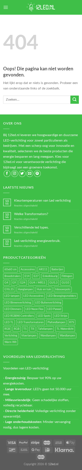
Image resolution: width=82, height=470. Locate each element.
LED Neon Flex (34, 309)
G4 (6, 282)
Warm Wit (10, 342)
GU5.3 (53, 282)
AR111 (43, 269)
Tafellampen (45, 329)
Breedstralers (12, 276)
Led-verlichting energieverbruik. (37, 241)
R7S (71, 322)
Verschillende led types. (31, 227)
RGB (7, 329)
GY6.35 (9, 289)
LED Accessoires (33, 296)
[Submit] (74, 100)
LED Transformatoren (30, 322)
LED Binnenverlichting (17, 302)
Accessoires (28, 269)
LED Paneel (54, 309)
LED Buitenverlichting (48, 302)
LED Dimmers (12, 309)
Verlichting (10, 335)
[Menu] (5, 7)
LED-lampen (11, 296)
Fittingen (67, 276)
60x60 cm (10, 269)
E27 (36, 276)
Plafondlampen (56, 322)
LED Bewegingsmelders (62, 296)
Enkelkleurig (50, 276)
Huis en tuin (44, 289)
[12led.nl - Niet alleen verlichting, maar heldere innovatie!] (41, 7)
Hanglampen (25, 289)
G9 (14, 282)
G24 (22, 282)
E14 (27, 276)
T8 (32, 329)
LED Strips (60, 316)
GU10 (65, 282)
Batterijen (57, 269)
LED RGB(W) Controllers (19, 316)
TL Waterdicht (65, 329)
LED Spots (44, 316)
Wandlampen (48, 335)
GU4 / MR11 (37, 282)
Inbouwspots (62, 289)
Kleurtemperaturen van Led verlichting (42, 200)
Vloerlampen (28, 335)
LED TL (8, 322)
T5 (25, 329)
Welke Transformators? (31, 214)
